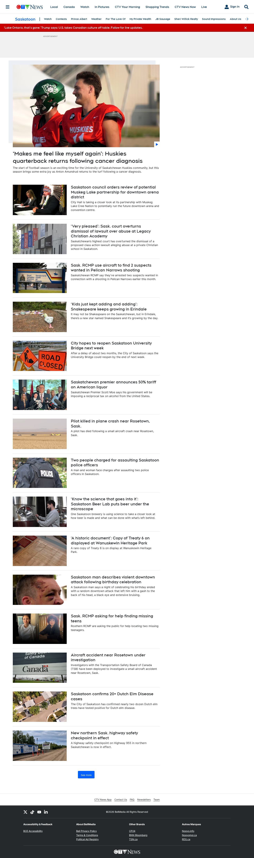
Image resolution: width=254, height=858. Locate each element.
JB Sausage (162, 19)
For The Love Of (115, 19)
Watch (84, 7)
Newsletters (144, 799)
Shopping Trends (157, 7)
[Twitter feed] (25, 812)
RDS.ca (186, 839)
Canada (69, 7)
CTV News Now (185, 7)
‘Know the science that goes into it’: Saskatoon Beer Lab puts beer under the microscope (110, 504)
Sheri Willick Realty (186, 19)
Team (156, 799)
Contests (61, 19)
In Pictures (102, 7)
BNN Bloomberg (138, 835)
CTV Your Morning (127, 7)
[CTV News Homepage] (30, 7)
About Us (235, 19)
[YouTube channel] (39, 812)
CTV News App (103, 799)
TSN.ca (133, 839)
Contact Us (120, 799)
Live (204, 7)
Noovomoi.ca (189, 835)
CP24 (132, 830)
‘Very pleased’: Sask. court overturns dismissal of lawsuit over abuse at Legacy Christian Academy (111, 231)
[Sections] (7, 6)
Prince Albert (79, 19)
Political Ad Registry (87, 839)
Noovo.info (188, 830)
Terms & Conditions (87, 835)
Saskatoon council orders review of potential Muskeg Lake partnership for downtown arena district (115, 192)
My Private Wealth (140, 19)
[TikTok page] (32, 812)
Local (54, 7)
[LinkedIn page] (46, 812)
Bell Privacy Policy (86, 830)
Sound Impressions (214, 19)
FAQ (132, 799)
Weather (96, 19)
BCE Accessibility (33, 830)
